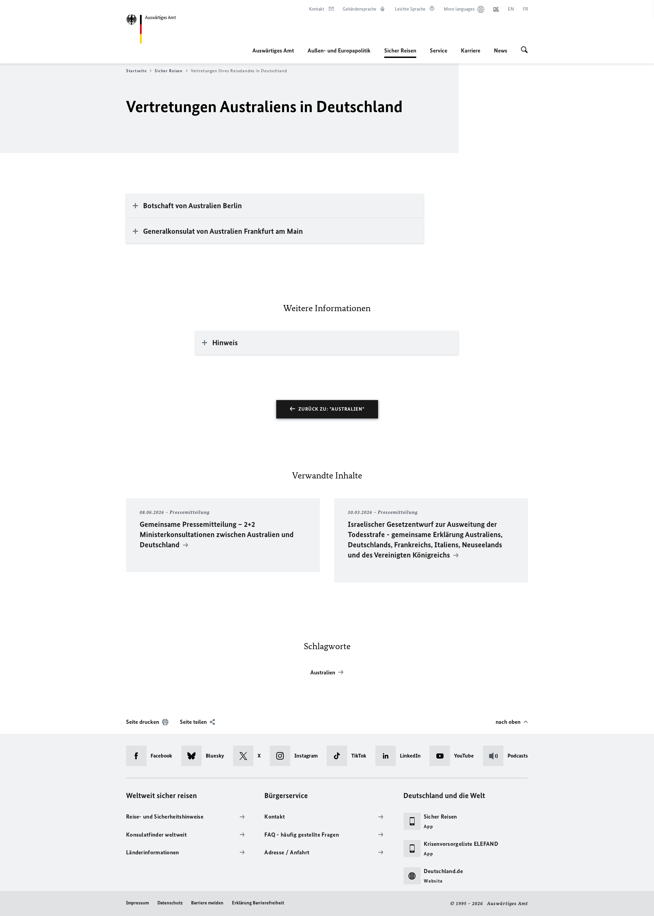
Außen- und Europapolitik (339, 50)
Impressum (137, 903)
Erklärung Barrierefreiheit (258, 903)
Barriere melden (207, 903)
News (500, 50)
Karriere (470, 50)
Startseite (136, 70)
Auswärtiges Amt (273, 50)
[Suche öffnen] (524, 50)
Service (438, 50)
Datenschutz (170, 903)
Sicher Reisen (400, 52)
